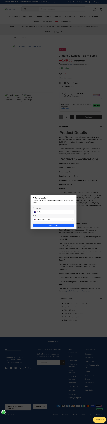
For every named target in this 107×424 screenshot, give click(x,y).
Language (38, 208)
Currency (38, 216)
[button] (53, 212)
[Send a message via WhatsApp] (3, 412)
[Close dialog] (75, 197)
